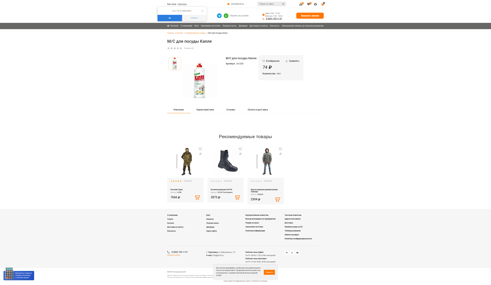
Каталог (174, 26)
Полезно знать (229, 26)
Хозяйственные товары (196, 33)
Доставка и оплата (259, 26)
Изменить (194, 18)
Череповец (182, 4)
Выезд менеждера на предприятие (261, 219)
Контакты (274, 26)
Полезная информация (255, 231)
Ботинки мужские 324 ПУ (221, 190)
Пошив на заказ (252, 223)
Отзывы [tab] (230, 109)
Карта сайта (211, 231)
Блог (196, 26)
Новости (210, 219)
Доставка (289, 223)
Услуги (170, 219)
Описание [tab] (179, 109)
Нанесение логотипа (210, 26)
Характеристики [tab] (205, 109)
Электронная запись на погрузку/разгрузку (303, 26)
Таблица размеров (293, 231)
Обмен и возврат (292, 235)
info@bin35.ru (237, 4)
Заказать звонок (310, 15)
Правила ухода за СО (294, 227)
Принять (269, 272)
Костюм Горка (177, 190)
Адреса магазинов (292, 219)
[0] (300, 4)
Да (170, 18)
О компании (186, 26)
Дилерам (243, 26)
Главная (170, 33)
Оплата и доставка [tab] (258, 109)
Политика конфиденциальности (298, 239)
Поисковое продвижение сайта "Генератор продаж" (246, 281)
